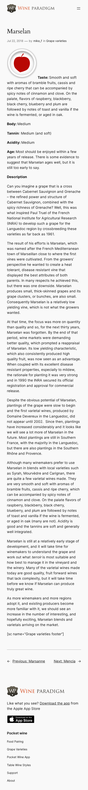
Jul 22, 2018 (15, 41)
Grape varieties (56, 41)
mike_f (37, 41)
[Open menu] (78, 8)
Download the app (55, 703)
